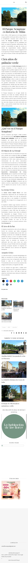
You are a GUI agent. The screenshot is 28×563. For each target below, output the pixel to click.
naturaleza (14, 327)
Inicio (2, 554)
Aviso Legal (20, 554)
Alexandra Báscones (9, 330)
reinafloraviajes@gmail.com (8, 546)
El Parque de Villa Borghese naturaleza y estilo (6, 308)
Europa (4, 327)
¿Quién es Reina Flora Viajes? (10, 554)
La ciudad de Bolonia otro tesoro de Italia (6, 321)
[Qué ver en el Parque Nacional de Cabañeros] (18, 303)
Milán (9, 327)
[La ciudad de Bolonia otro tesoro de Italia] (6, 316)
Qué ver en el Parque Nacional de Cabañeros (18, 309)
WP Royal (17, 560)
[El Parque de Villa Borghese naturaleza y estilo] (6, 303)
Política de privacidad (6, 556)
